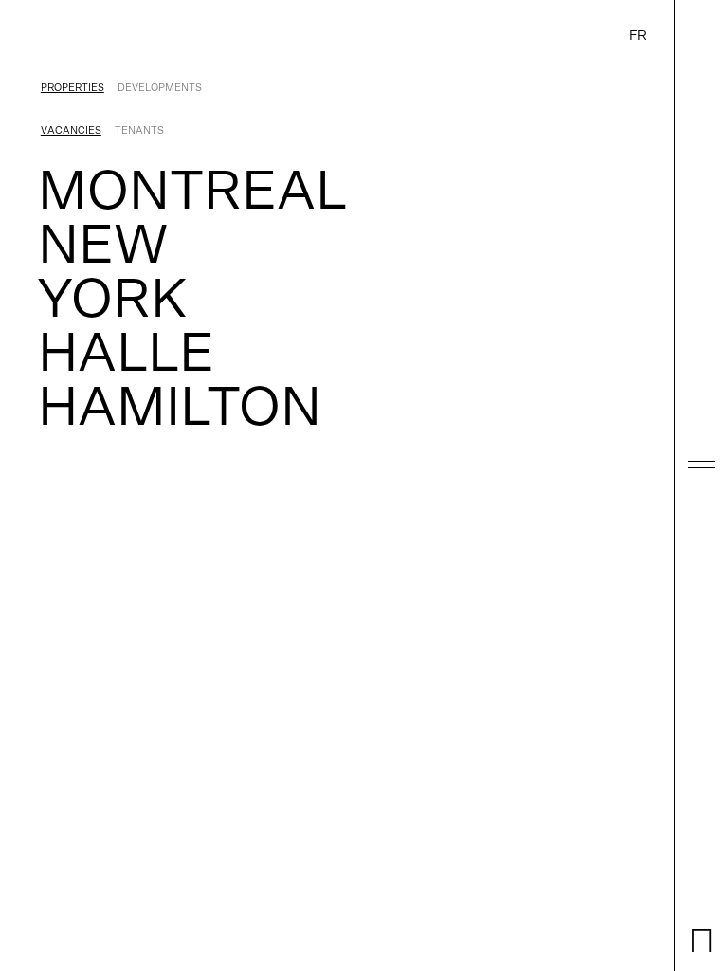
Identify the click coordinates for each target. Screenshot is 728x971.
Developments (160, 87)
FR (637, 36)
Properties (72, 87)
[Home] (701, 950)
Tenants (139, 130)
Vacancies (71, 130)
